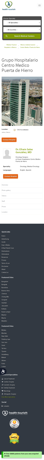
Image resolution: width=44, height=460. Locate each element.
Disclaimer (5, 266)
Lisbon (4, 366)
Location (4, 212)
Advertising (5, 239)
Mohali (4, 357)
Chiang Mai (5, 297)
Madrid (4, 315)
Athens (4, 360)
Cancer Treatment (9, 379)
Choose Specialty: (9, 18)
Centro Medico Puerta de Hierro (30, 47)
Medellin (4, 321)
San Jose (4, 342)
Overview (5, 185)
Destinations (6, 251)
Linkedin (6, 406)
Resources (5, 257)
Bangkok (4, 284)
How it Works (6, 245)
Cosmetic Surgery (9, 385)
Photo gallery (6, 190)
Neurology (7, 391)
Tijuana (4, 351)
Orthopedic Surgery (10, 394)
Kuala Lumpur (6, 312)
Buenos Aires (6, 290)
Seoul (3, 345)
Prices (4, 206)
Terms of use (6, 263)
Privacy (4, 260)
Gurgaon (4, 300)
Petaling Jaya (6, 339)
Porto (3, 363)
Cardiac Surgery (9, 382)
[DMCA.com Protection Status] (14, 438)
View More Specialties (8, 397)
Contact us (5, 272)
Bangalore (5, 281)
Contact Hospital (9, 140)
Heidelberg (5, 354)
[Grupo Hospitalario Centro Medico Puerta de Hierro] (22, 101)
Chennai (4, 293)
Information (5, 254)
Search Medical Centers (24, 36)
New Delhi (5, 336)
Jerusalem (5, 306)
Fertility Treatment (9, 388)
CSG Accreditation (22, 130)
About (3, 269)
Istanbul (4, 303)
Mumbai (4, 333)
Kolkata (4, 309)
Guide (3, 242)
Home (3, 236)
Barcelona (5, 287)
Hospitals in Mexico (10, 47)
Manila (4, 318)
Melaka (4, 330)
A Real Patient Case (8, 248)
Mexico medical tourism (28, 45)
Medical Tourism (12, 45)
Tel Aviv (4, 348)
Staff (3, 201)
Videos (4, 196)
